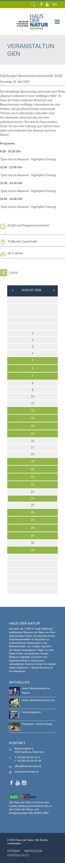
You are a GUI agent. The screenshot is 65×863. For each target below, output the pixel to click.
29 (32, 535)
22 (32, 484)
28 (32, 527)
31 (32, 550)
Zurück (13, 272)
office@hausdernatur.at (27, 766)
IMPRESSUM (33, 851)
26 (32, 512)
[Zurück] (3, 272)
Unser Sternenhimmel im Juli (38, 700)
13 (32, 418)
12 (32, 410)
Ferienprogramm (31, 712)
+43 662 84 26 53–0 (28, 757)
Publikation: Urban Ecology (37, 723)
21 (32, 476)
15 (32, 433)
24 (32, 498)
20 (32, 469)
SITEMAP (13, 851)
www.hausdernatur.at (26, 771)
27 (32, 520)
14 (32, 425)
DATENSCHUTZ (18, 855)
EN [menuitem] (54, 4)
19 (32, 461)
